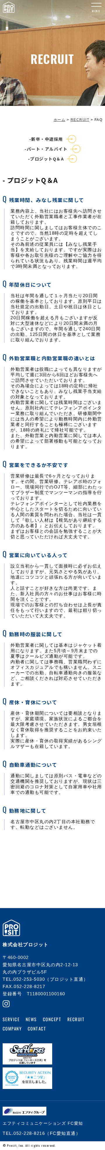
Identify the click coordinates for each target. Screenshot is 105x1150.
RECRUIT (76, 1019)
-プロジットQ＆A (46, 159)
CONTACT (36, 1028)
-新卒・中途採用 (46, 139)
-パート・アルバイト (45, 149)
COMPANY (12, 1028)
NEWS (31, 1019)
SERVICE (11, 1019)
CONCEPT (52, 1019)
